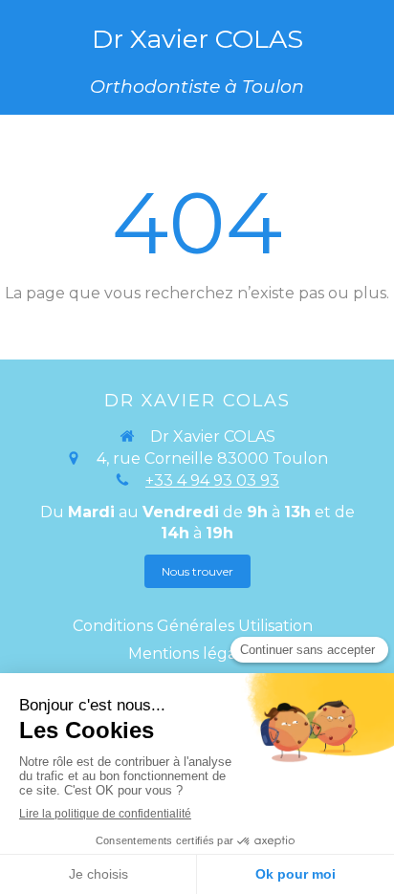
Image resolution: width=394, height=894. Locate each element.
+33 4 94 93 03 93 (212, 480)
